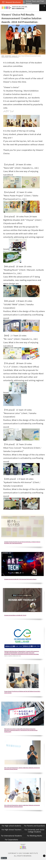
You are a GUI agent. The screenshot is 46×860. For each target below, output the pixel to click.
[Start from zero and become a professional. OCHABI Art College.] (19, 7)
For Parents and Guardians (34, 826)
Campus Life (14, 56)
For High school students (11, 826)
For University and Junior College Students (35, 830)
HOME (2, 56)
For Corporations (11, 839)
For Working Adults (34, 836)
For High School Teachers (11, 829)
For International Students (11, 836)
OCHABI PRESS (8, 56)
